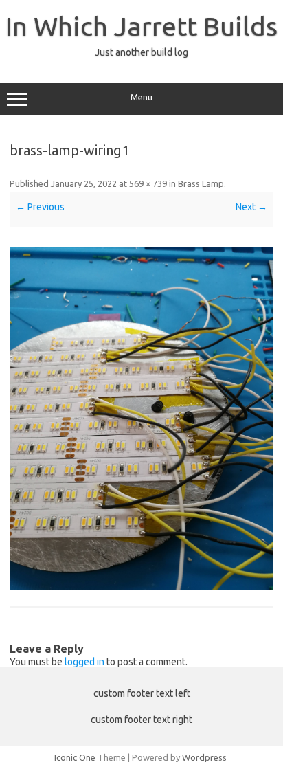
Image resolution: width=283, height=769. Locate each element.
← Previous (40, 206)
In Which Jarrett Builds (141, 26)
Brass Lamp (201, 183)
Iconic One (74, 757)
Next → (251, 206)
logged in (84, 661)
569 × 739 (148, 183)
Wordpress (204, 757)
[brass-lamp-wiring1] (141, 418)
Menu (141, 97)
